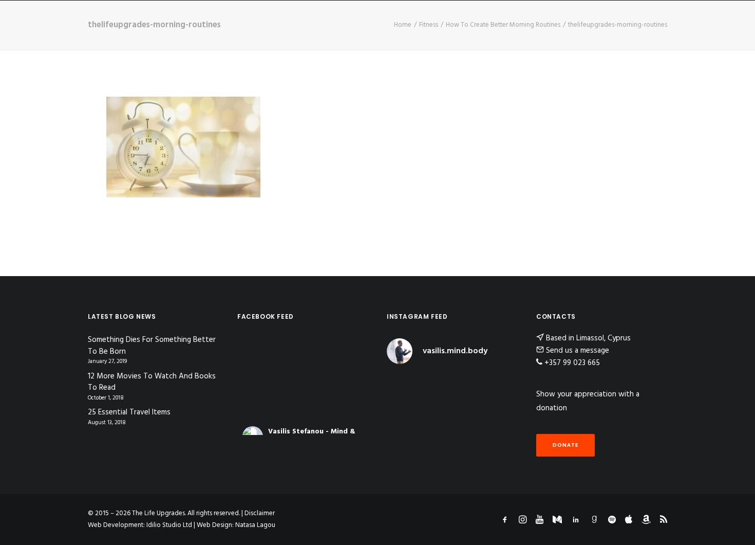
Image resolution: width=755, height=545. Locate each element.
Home (214, 19)
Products (454, 19)
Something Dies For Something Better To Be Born (152, 345)
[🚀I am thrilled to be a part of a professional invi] (435, 427)
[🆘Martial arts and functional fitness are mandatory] (469, 384)
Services (396, 19)
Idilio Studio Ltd (169, 525)
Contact (505, 19)
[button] (732, 20)
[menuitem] (214, 20)
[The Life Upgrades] (338, 20)
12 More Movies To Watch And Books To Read (152, 382)
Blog (286, 19)
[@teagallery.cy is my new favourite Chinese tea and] (503, 427)
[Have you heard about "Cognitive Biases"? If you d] (435, 384)
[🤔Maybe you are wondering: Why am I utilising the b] (401, 406)
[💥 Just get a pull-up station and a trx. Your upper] (503, 406)
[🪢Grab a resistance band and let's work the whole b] (503, 384)
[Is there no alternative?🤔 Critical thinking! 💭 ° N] (469, 406)
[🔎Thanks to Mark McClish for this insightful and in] (435, 406)
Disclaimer (259, 513)
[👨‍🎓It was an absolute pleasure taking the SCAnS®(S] (401, 427)
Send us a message (577, 350)
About (251, 19)
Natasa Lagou (255, 525)
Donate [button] (565, 445)
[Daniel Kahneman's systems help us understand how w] (401, 384)
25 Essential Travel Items (129, 413)
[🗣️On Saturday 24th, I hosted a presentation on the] (469, 427)
